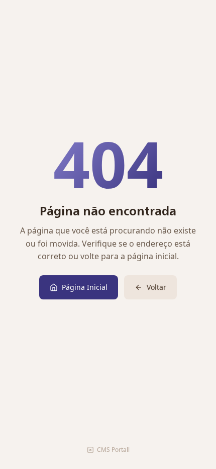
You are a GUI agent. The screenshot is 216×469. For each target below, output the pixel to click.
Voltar (156, 287)
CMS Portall (113, 449)
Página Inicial (84, 287)
